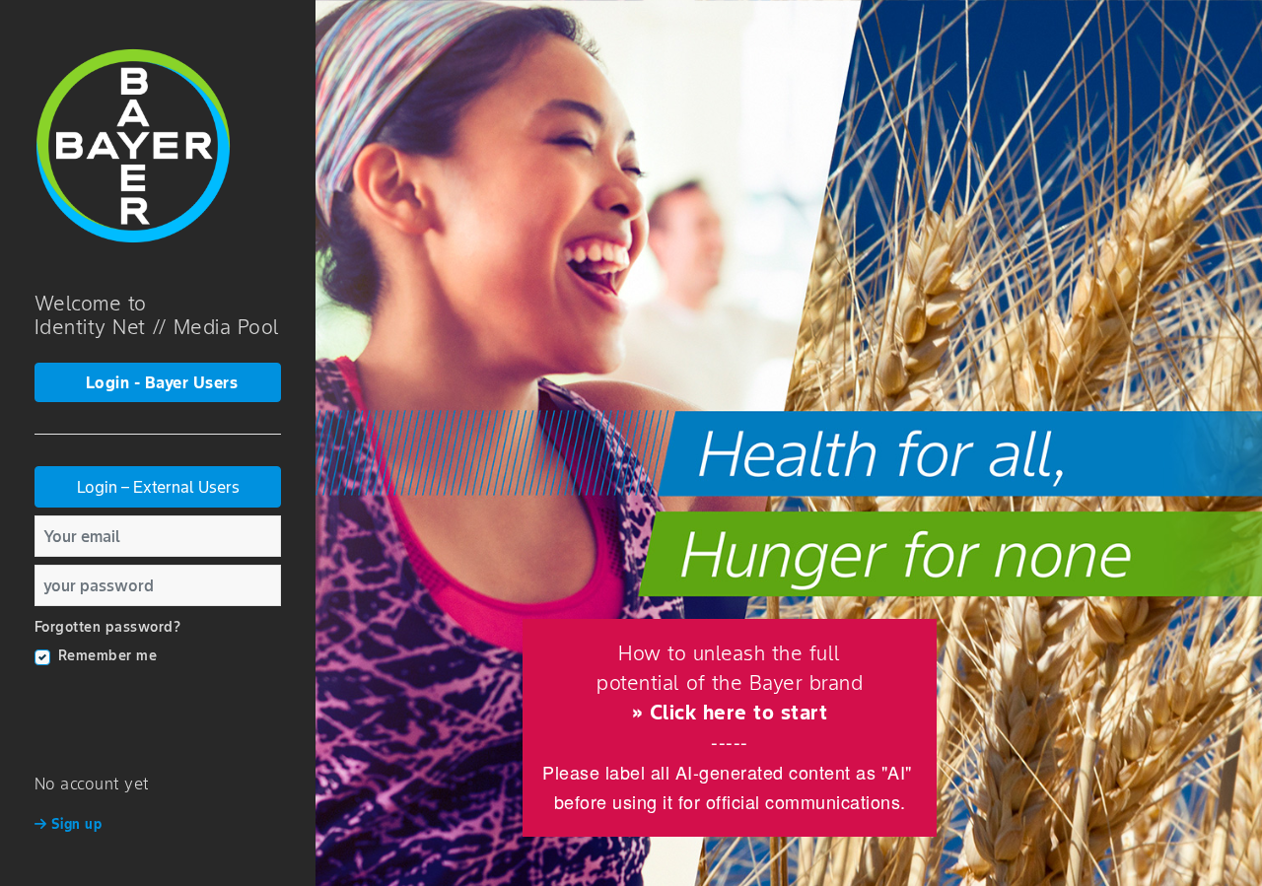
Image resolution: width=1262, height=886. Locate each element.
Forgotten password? (108, 627)
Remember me (108, 655)
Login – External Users (158, 487)
